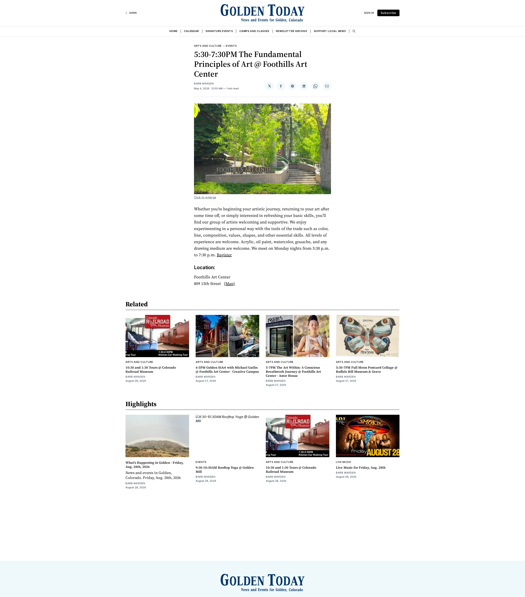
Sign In (369, 12)
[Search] (354, 31)
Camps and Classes (254, 31)
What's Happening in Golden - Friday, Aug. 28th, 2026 (155, 464)
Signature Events (219, 31)
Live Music (344, 462)
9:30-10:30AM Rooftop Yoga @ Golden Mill (225, 469)
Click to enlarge (205, 197)
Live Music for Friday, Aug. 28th (361, 467)
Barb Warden (204, 83)
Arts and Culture (208, 45)
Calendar (191, 31)
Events (231, 45)
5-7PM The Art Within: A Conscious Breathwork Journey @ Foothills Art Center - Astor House (293, 371)
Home (173, 31)
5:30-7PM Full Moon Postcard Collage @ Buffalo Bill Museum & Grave (366, 369)
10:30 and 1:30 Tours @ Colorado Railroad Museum (151, 369)
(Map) (229, 283)
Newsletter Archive (291, 31)
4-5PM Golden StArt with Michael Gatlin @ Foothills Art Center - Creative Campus (227, 369)
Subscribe (388, 13)
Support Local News (330, 31)
